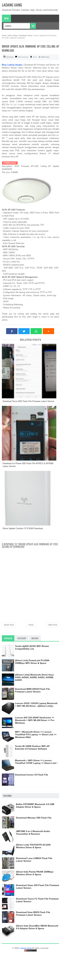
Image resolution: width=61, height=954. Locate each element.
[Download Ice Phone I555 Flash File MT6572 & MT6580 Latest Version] (30, 433)
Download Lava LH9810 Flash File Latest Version (34, 859)
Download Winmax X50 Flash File (33, 817)
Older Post (52, 625)
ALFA (35, 57)
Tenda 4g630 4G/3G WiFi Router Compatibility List (32, 647)
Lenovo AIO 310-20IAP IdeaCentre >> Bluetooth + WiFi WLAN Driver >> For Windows (34, 720)
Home (31, 625)
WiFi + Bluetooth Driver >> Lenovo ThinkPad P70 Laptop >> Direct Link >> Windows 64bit (35, 734)
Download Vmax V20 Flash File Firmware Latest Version (37, 886)
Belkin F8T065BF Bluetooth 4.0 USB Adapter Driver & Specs (35, 805)
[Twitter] (24, 331)
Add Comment (23, 57)
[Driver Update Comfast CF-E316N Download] (30, 498)
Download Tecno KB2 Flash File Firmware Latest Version (28, 401)
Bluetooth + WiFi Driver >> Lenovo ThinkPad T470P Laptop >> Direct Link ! (36, 761)
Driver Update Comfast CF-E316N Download (23, 528)
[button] (48, 331)
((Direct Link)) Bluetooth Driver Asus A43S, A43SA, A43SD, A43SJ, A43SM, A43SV (34, 677)
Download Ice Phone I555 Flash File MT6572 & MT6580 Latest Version (28, 464)
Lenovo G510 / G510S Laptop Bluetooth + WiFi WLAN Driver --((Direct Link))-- (36, 704)
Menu (6, 18)
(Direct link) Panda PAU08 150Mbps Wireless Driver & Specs (34, 873)
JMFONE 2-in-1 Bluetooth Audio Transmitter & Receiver (33, 832)
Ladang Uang (12, 5)
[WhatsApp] (36, 331)
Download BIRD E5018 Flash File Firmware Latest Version (32, 690)
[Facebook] (12, 331)
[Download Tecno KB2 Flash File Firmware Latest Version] (30, 371)
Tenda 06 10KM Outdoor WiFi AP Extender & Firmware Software (32, 747)
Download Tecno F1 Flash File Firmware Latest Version (37, 900)
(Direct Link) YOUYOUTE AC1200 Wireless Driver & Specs (33, 846)
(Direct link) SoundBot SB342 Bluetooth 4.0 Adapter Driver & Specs (37, 927)
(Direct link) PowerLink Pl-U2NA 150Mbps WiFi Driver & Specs (32, 661)
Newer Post (9, 625)
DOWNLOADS (10, 163)
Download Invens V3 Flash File (31, 774)
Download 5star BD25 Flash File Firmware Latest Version (33, 913)
